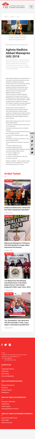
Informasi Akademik (7, 376)
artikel (5, 16)
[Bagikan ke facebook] (32, 137)
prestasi (12, 16)
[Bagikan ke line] (32, 153)
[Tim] (17, 305)
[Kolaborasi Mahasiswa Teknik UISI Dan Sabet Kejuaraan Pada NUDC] (17, 192)
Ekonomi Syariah (6, 390)
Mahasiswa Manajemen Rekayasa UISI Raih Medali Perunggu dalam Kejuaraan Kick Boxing (17, 245)
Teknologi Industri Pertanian (10, 408)
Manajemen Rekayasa (8, 401)
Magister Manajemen (8, 385)
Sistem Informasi (6, 422)
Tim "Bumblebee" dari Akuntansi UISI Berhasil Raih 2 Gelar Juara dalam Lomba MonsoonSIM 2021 (16, 323)
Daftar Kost (4, 371)
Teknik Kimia (5, 404)
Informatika (5, 420)
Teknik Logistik (5, 406)
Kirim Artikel (5, 373)
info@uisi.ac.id (5, 356)
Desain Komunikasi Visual (9, 418)
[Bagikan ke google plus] (32, 145)
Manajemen (5, 392)
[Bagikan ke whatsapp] (32, 149)
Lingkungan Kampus (7, 369)
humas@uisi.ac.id (14, 356)
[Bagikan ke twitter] (32, 141)
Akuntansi (4, 387)
